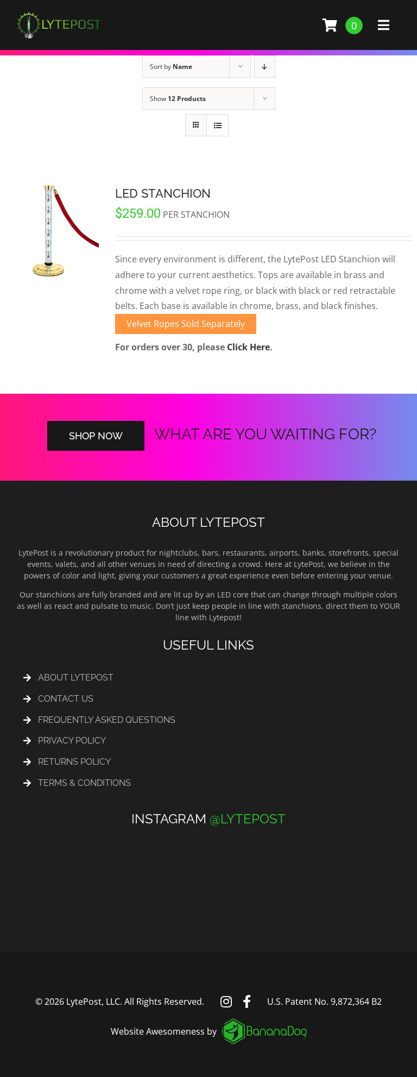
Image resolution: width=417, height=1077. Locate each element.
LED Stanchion (163, 193)
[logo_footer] (264, 1023)
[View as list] (217, 125)
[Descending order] (264, 66)
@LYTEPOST (248, 819)
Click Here (248, 347)
